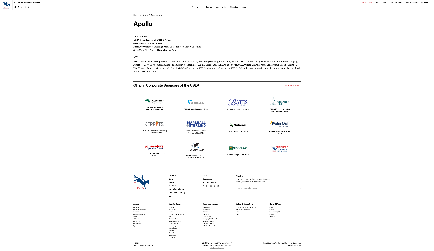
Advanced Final (174, 219)
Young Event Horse (175, 221)
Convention (206, 207)
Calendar (172, 207)
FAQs (205, 175)
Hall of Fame (137, 221)
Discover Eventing (412, 2)
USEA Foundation (396, 2)
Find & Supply (296, 245)
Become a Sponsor (292, 85)
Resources (207, 179)
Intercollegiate (173, 226)
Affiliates (136, 219)
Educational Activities (243, 209)
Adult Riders (206, 214)
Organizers (172, 237)
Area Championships (175, 233)
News (271, 207)
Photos (271, 209)
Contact (385, 2)
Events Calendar (176, 204)
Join (370, 2)
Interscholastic (173, 228)
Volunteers (172, 235)
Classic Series (173, 223)
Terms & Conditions (139, 245)
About (136, 204)
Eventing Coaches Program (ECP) (246, 207)
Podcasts (272, 214)
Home (135, 15)
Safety (238, 214)
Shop (377, 2)
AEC (170, 216)
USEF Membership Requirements (213, 226)
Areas (135, 216)
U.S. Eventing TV (274, 212)
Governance (137, 212)
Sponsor (136, 226)
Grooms (205, 212)
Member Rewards (208, 221)
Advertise (272, 216)
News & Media (275, 204)
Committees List (138, 223)
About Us (136, 207)
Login (425, 2)
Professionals (207, 209)
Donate (363, 2)
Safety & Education (244, 204)
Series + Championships (176, 214)
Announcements (210, 182)
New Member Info (208, 223)
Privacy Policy (151, 245)
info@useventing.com (217, 248)
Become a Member (211, 204)
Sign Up (239, 176)
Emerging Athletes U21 (210, 219)
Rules (171, 212)
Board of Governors (139, 209)
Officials (238, 212)
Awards (171, 230)
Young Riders (207, 216)
